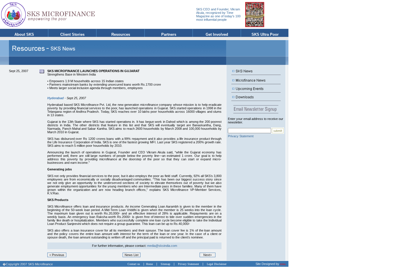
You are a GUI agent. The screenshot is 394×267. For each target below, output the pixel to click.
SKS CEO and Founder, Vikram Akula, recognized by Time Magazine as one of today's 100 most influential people (218, 14)
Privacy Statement (241, 136)
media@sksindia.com (162, 245)
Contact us (134, 264)
